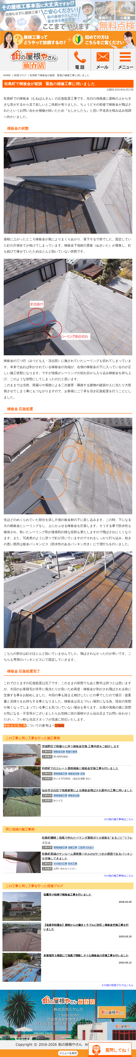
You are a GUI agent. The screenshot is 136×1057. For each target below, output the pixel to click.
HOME (7, 75)
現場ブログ (20, 75)
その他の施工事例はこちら (119, 819)
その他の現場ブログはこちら (117, 985)
